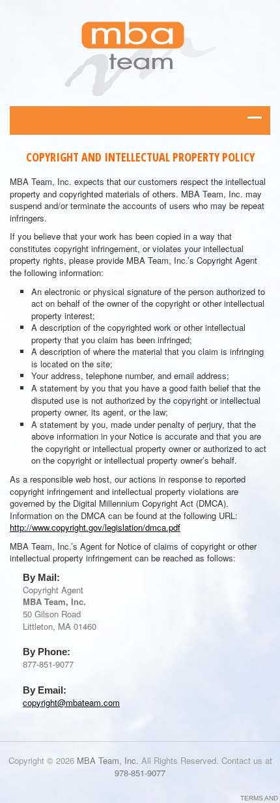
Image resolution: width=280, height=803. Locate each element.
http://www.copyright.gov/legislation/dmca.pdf (95, 527)
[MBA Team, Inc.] (140, 56)
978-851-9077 (140, 773)
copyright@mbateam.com (71, 702)
